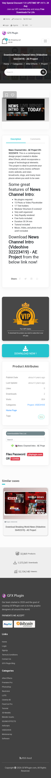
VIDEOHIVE (40, 404)
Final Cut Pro (7, 704)
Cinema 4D (6, 699)
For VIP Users (25, 332)
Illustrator (6, 691)
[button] (47, 506)
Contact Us (17, 19)
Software (5, 738)
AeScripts (6, 725)
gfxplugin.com (35, 454)
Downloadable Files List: (17, 433)
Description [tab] (16, 139)
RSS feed (28, 19)
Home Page (11, 410)
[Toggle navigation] (45, 41)
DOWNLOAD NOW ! (25, 353)
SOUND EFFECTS (9, 721)
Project (44, 63)
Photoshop (6, 687)
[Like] (12, 95)
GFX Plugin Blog (8, 663)
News (41, 417)
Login (6, 25)
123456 (15, 458)
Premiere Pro (7, 682)
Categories (17, 63)
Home (7, 19)
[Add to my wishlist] (7, 95)
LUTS (4, 695)
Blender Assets (8, 717)
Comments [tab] (35, 139)
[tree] (25, 446)
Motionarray (7, 734)
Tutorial (5, 708)
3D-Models (6, 712)
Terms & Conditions (10, 654)
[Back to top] (44, 771)
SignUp (15, 25)
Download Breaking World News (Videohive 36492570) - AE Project (25, 528)
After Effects (32, 63)
